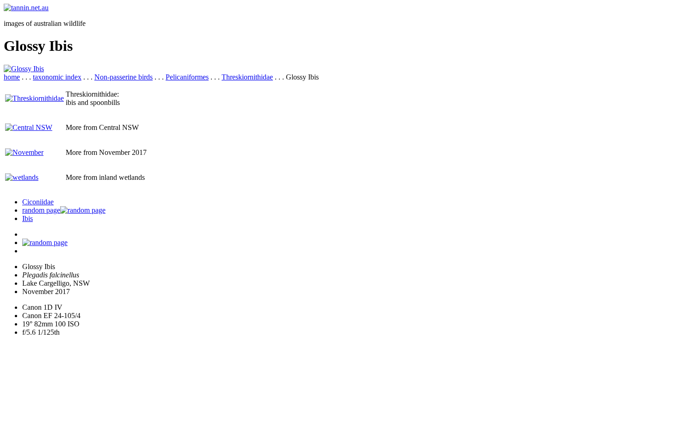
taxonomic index (57, 77)
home (12, 77)
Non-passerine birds (123, 77)
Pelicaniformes (187, 77)
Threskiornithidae (247, 77)
